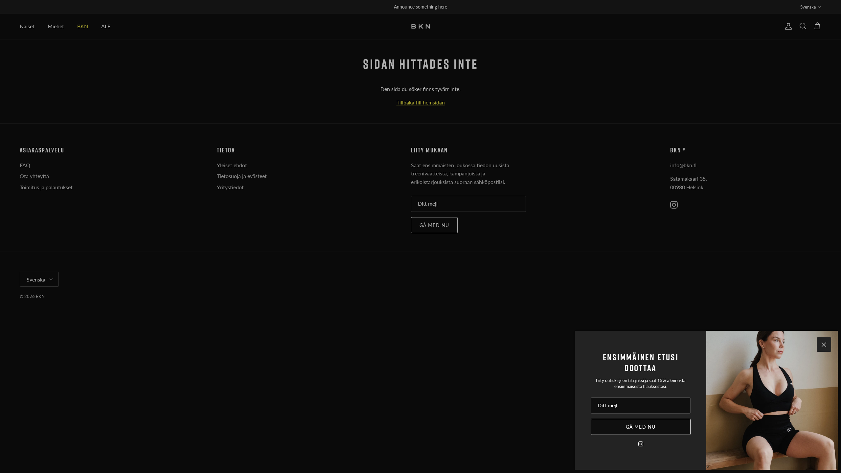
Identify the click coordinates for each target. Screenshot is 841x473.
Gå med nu (640, 427)
